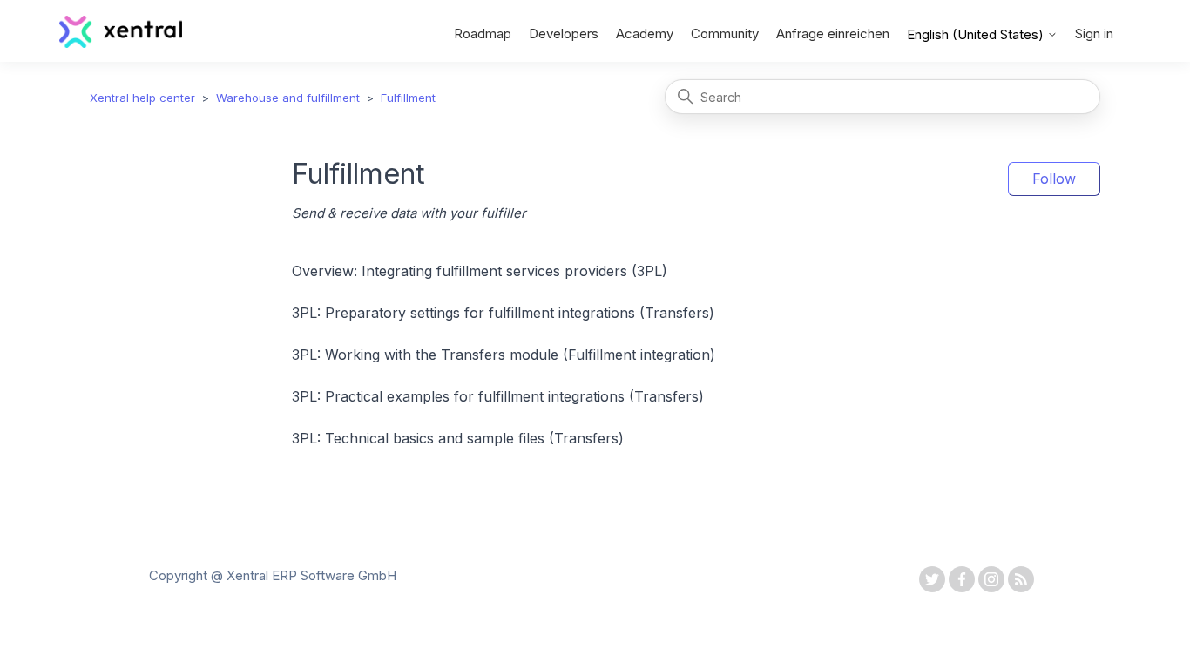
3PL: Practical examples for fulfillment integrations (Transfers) (498, 396)
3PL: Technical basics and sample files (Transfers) (458, 438)
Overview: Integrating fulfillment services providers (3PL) (479, 271)
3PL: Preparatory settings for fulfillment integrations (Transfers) (503, 312)
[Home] (120, 43)
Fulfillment (408, 98)
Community (725, 33)
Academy (644, 33)
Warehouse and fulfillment (288, 98)
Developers (563, 33)
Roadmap (482, 33)
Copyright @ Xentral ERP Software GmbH (272, 575)
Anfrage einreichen (832, 33)
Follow (1054, 178)
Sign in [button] (1094, 33)
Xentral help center (142, 98)
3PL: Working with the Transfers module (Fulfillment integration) (503, 354)
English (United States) (977, 34)
